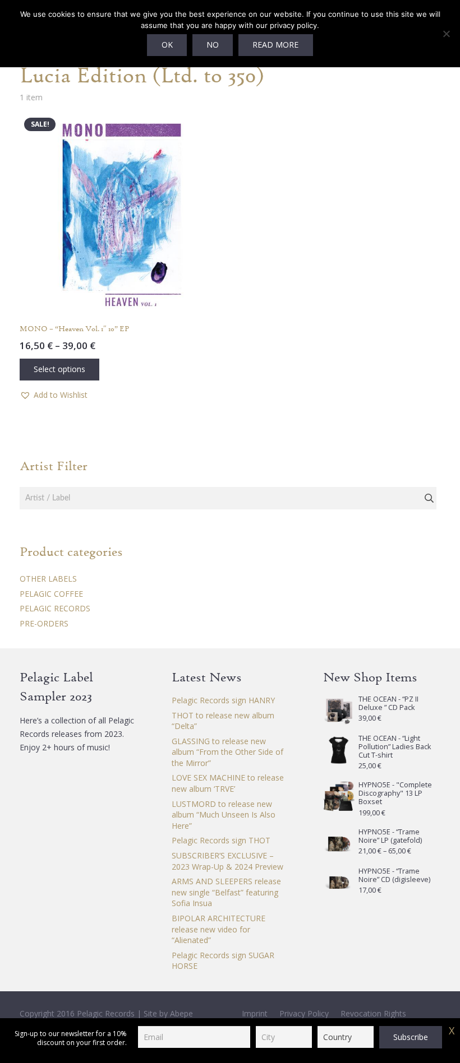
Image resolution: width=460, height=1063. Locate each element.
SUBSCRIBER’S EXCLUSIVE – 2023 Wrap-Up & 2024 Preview (227, 861)
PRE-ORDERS (44, 623)
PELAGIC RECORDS (55, 608)
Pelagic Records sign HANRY (223, 700)
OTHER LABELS (48, 578)
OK (167, 44)
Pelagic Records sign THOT (221, 840)
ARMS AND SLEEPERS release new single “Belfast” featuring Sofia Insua (226, 892)
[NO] (446, 33)
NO (212, 44)
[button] (54, 395)
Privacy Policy (304, 1013)
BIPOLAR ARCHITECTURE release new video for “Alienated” (218, 929)
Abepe (181, 1013)
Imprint (255, 1013)
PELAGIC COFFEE (51, 593)
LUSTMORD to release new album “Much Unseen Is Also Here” (223, 815)
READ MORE (275, 44)
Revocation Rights (373, 1013)
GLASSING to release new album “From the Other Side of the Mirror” (227, 752)
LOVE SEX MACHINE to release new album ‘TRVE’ (228, 783)
